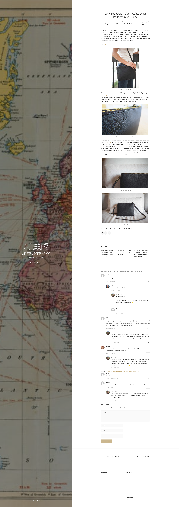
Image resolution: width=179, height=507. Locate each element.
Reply (148, 281)
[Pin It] (109, 233)
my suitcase (107, 142)
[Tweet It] (105, 233)
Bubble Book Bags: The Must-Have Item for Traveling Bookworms (107, 252)
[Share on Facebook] (102, 233)
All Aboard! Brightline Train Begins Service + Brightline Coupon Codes (122, 371)
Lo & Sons (115, 93)
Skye (117, 294)
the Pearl (105, 45)
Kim (112, 285)
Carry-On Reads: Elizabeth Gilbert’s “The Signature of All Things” (125, 252)
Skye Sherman (37, 500)
